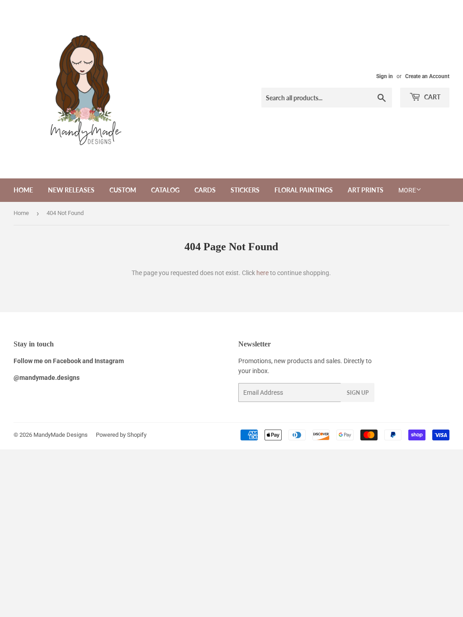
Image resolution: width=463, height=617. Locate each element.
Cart (431, 97)
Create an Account (427, 76)
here (262, 272)
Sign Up (358, 392)
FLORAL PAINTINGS (303, 190)
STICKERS (245, 190)
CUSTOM (122, 190)
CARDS (205, 190)
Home (23, 190)
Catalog (165, 190)
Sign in (384, 76)
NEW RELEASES (71, 190)
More (407, 190)
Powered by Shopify (121, 434)
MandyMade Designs (60, 434)
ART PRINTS (365, 190)
